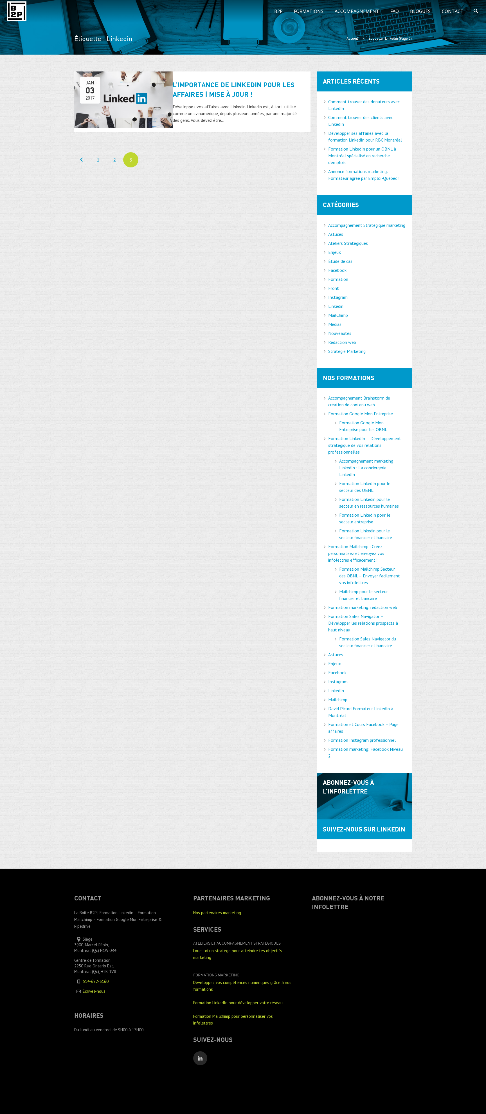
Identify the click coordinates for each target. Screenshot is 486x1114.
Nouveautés (339, 333)
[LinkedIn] (200, 1058)
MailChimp (338, 315)
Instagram (338, 297)
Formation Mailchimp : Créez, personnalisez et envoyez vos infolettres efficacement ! (356, 553)
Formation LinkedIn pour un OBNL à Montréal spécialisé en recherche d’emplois (362, 155)
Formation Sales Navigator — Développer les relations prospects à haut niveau (363, 623)
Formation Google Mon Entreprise (360, 413)
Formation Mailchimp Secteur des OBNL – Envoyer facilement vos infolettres (369, 575)
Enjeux (334, 252)
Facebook (337, 270)
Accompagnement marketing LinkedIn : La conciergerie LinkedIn (366, 467)
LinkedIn (336, 690)
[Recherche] (476, 11)
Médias (334, 324)
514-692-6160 (96, 981)
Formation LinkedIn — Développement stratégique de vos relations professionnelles (364, 445)
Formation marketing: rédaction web (362, 607)
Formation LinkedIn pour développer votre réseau (238, 1002)
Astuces (335, 234)
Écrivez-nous (94, 991)
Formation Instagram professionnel (362, 740)
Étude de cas (340, 261)
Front (333, 288)
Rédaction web (342, 342)
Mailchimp (337, 699)
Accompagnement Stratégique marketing (366, 225)
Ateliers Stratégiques (348, 243)
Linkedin (335, 306)
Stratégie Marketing (347, 351)
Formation (338, 279)
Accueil (352, 38)
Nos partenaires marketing (217, 912)
